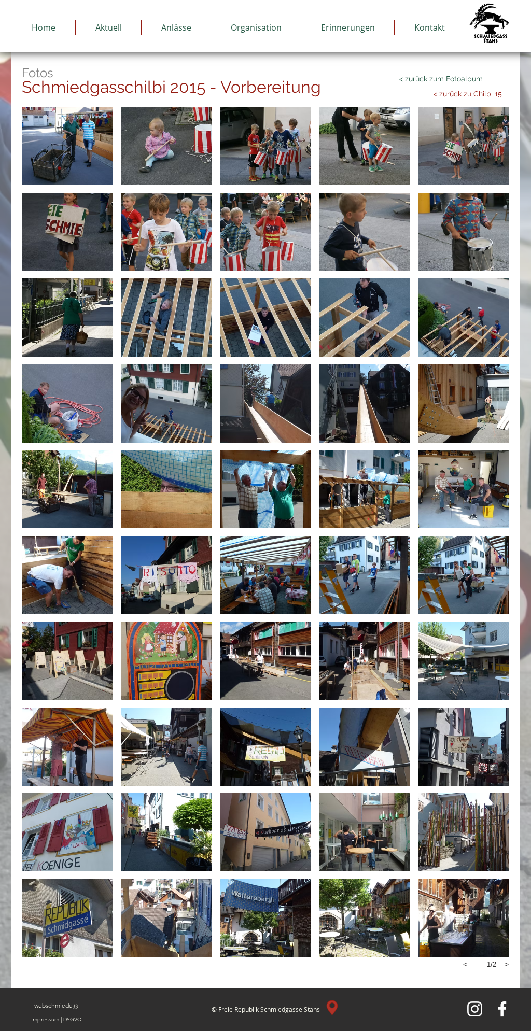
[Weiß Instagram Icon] (475, 1009)
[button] (67, 146)
